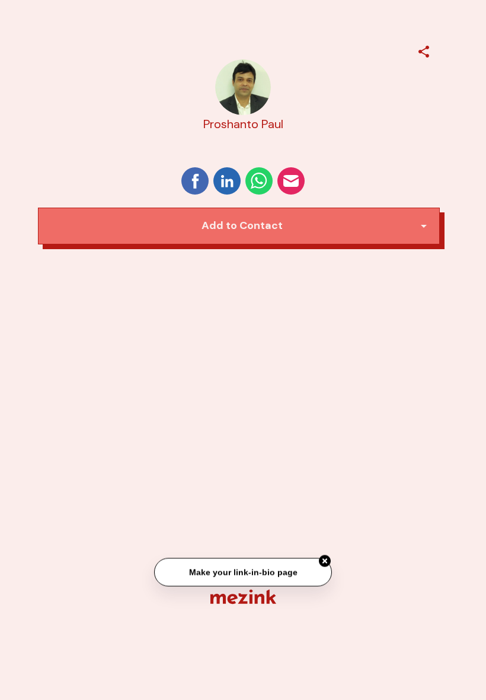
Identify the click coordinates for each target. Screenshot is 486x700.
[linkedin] (227, 181)
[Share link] (424, 50)
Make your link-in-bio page (242, 571)
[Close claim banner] (325, 561)
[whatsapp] (259, 181)
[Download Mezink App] (243, 596)
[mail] (291, 181)
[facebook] (195, 181)
